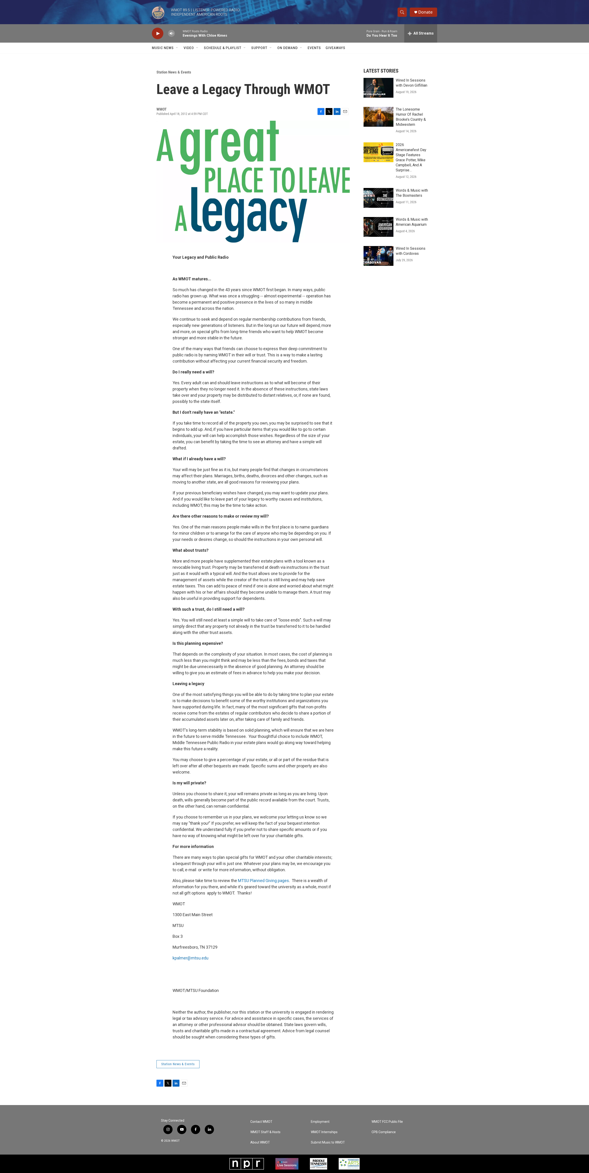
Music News (163, 48)
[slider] (178, 33)
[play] (157, 33)
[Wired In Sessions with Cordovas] (378, 256)
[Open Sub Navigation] (177, 48)
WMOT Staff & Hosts (265, 1132)
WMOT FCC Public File (387, 1121)
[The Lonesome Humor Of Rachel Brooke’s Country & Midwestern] (378, 117)
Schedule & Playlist (222, 48)
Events (314, 48)
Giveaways (335, 48)
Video (189, 48)
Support (259, 48)
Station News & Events (173, 72)
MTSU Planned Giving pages (263, 880)
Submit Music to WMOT (328, 1142)
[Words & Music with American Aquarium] (378, 227)
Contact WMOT (261, 1121)
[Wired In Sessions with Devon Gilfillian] (378, 88)
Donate (425, 12)
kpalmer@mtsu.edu (190, 958)
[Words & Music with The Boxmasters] (378, 198)
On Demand (287, 48)
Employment (320, 1121)
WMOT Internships (324, 1132)
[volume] (171, 33)
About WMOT (260, 1142)
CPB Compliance (384, 1132)
